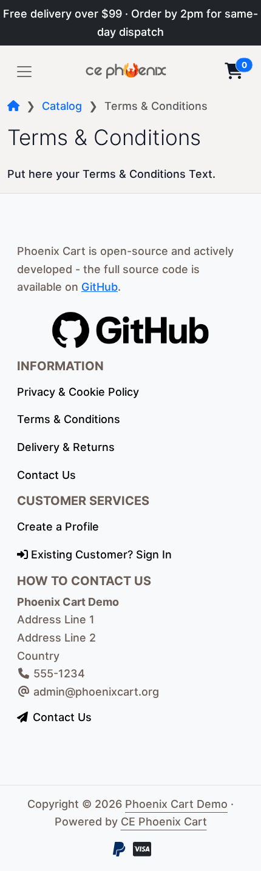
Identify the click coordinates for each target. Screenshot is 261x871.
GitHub (99, 286)
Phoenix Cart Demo (176, 804)
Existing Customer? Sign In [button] (100, 554)
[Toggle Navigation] (24, 71)
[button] (233, 72)
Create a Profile (58, 526)
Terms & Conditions (68, 419)
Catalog (62, 106)
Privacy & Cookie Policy (78, 391)
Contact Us (46, 475)
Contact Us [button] (62, 717)
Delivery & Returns (66, 447)
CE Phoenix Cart (164, 821)
